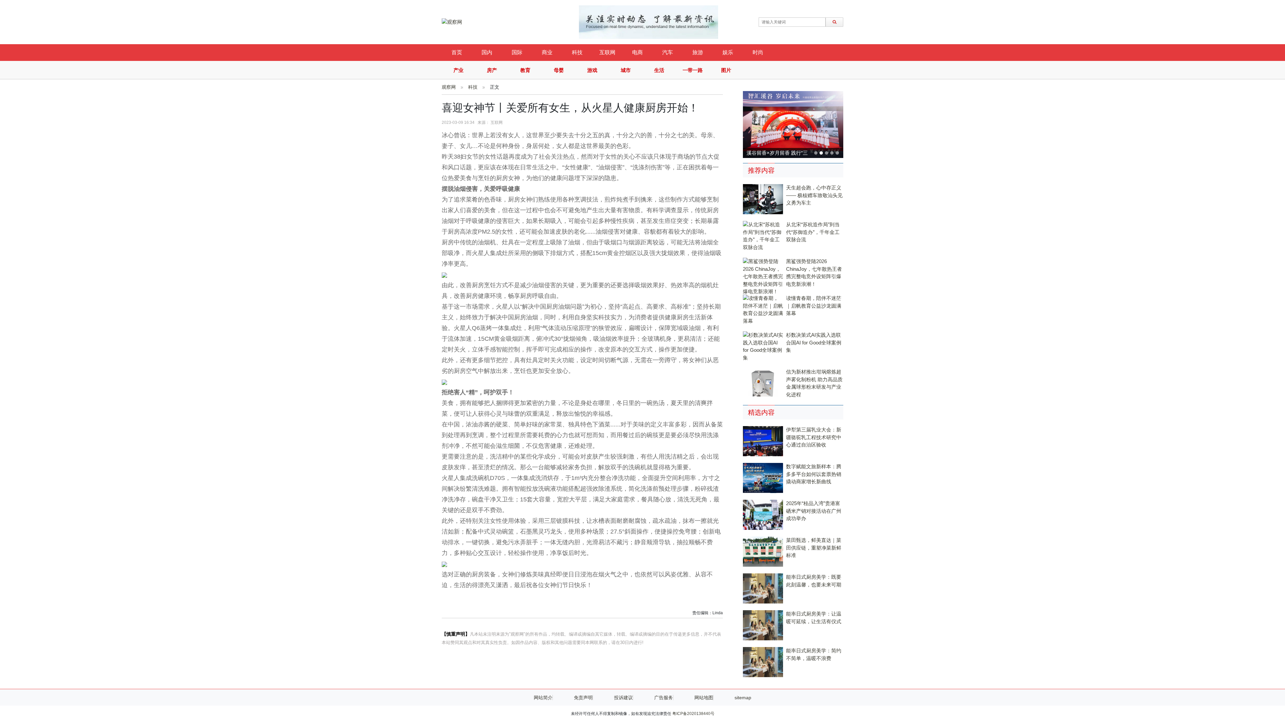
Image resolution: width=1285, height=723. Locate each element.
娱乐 (727, 52)
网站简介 (543, 697)
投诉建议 (623, 697)
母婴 (559, 70)
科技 (577, 52)
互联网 (607, 52)
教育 (525, 70)
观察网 (449, 87)
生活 (659, 70)
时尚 (758, 52)
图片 (726, 70)
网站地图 (703, 697)
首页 (456, 52)
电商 (637, 52)
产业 (458, 70)
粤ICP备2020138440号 (693, 713)
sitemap (743, 697)
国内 (487, 52)
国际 (517, 52)
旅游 (697, 52)
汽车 (667, 52)
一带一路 (693, 70)
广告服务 (663, 697)
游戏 (592, 70)
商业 (547, 52)
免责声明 (583, 697)
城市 (626, 70)
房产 (492, 70)
